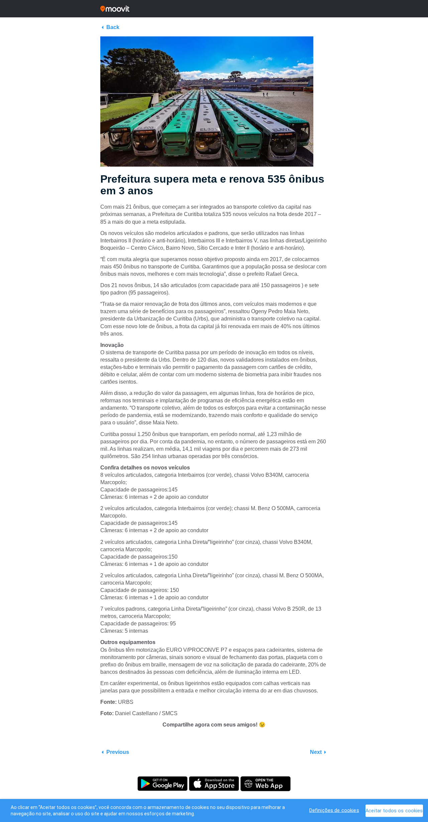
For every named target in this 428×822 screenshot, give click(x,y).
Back (112, 27)
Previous (117, 752)
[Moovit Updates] (214, 8)
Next (316, 752)
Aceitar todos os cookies (394, 810)
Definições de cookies (334, 810)
